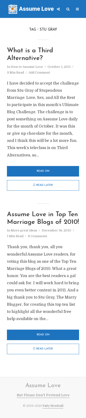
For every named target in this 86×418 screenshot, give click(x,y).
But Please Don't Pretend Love (43, 395)
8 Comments (37, 236)
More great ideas (24, 230)
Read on (43, 171)
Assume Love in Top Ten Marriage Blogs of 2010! (43, 218)
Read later (44, 185)
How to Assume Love (27, 67)
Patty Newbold (53, 405)
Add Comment (39, 72)
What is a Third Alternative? (30, 55)
